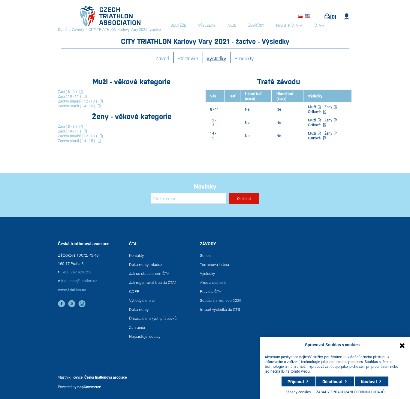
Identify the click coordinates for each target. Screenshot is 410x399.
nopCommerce (89, 386)
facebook (61, 303)
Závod (162, 58)
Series (205, 255)
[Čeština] (301, 16)
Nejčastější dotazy (144, 336)
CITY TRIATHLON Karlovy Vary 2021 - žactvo (125, 29)
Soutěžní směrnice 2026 (220, 300)
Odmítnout (332, 381)
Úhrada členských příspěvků (152, 318)
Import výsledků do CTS (220, 309)
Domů (63, 29)
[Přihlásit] (347, 16)
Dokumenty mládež (145, 264)
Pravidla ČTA (210, 291)
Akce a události (213, 282)
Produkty (244, 58)
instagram (82, 303)
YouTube (71, 303)
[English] (308, 16)
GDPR (134, 291)
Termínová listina (214, 264)
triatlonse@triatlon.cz (79, 280)
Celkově (314, 111)
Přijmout (296, 381)
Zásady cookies (298, 391)
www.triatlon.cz (72, 289)
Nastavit (369, 381)
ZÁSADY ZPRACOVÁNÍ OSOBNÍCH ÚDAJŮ (350, 391)
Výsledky (216, 58)
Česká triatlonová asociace (105, 377)
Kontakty (136, 255)
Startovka (187, 58)
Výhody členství (142, 300)
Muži (312, 106)
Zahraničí (137, 327)
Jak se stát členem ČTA (149, 273)
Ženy (328, 106)
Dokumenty (139, 309)
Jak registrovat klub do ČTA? (152, 282)
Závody (78, 29)
